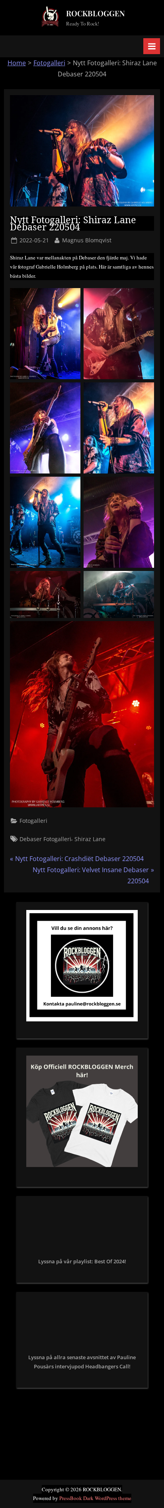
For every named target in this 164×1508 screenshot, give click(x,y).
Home (17, 62)
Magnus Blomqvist (86, 240)
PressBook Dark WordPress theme (95, 1498)
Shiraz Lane (89, 839)
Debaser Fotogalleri (45, 839)
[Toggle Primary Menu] (151, 46)
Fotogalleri (49, 62)
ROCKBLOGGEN (95, 13)
